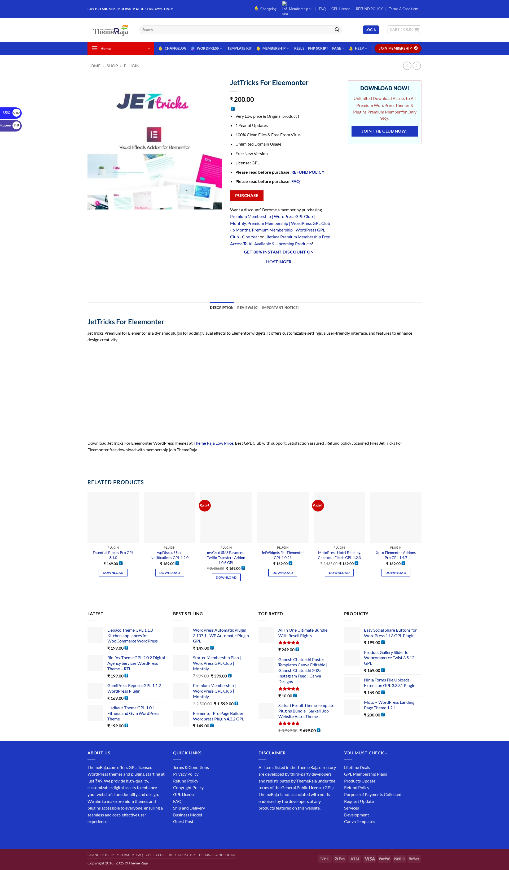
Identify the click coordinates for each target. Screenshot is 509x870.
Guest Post (183, 821)
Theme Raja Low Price (213, 442)
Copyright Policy (188, 787)
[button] (371, 29)
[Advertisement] (246, 400)
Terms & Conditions (404, 9)
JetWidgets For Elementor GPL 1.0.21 (282, 555)
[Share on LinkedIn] (282, 275)
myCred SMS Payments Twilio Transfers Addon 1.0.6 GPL (226, 557)
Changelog (268, 9)
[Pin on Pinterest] (273, 275)
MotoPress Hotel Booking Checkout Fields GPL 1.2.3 (339, 555)
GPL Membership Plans (365, 773)
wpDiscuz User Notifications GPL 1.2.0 (169, 555)
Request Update (359, 801)
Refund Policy (185, 780)
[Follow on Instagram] (102, 834)
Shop (112, 65)
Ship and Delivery (189, 807)
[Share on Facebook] (234, 275)
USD (11, 112)
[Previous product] (417, 66)
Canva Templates (359, 821)
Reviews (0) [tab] (247, 307)
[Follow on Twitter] (111, 834)
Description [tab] (222, 307)
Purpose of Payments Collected (372, 794)
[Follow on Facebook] (92, 834)
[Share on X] (244, 275)
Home (93, 65)
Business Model (187, 814)
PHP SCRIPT (318, 48)
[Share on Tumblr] (292, 275)
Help (359, 48)
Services (351, 807)
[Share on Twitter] (253, 275)
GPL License (340, 9)
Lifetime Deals (357, 767)
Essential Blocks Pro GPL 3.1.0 (113, 555)
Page (336, 48)
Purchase (246, 195)
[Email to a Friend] (263, 275)
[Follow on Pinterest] (130, 834)
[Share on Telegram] (301, 275)
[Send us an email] (424, 11)
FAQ (322, 9)
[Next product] (407, 66)
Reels (299, 48)
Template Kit (239, 48)
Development (356, 814)
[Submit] (336, 29)
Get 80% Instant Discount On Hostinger (279, 257)
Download (113, 572)
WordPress (208, 48)
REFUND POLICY (369, 9)
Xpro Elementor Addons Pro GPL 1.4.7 (396, 555)
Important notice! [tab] (280, 307)
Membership (298, 9)
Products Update (359, 780)
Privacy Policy (186, 773)
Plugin (131, 65)
